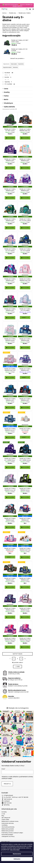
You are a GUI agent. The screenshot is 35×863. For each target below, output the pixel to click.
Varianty (24, 317)
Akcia (7, 75)
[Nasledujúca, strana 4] (21, 658)
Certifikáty (5, 825)
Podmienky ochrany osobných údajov (12, 833)
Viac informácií (15, 850)
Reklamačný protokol (8, 831)
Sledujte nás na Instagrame (19, 708)
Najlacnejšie (14, 64)
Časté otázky (5, 819)
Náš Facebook (8, 799)
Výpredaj (8, 82)
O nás (3, 814)
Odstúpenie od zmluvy (8, 836)
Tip (6, 79)
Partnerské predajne (7, 834)
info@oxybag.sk (8, 795)
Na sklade (9, 72)
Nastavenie (17, 854)
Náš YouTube (8, 803)
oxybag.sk (7, 801)
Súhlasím (17, 859)
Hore (18, 666)
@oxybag (6, 805)
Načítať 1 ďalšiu (17, 654)
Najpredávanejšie (7, 67)
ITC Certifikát (10, 84)
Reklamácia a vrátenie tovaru (10, 821)
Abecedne (15, 67)
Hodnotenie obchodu (8, 823)
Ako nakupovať (6, 817)
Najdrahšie (20, 64)
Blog (3, 815)
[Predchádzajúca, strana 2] (13, 658)
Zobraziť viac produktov (17, 58)
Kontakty (4, 812)
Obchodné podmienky (8, 827)
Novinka (8, 77)
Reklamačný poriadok (8, 829)
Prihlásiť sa (7, 784)
